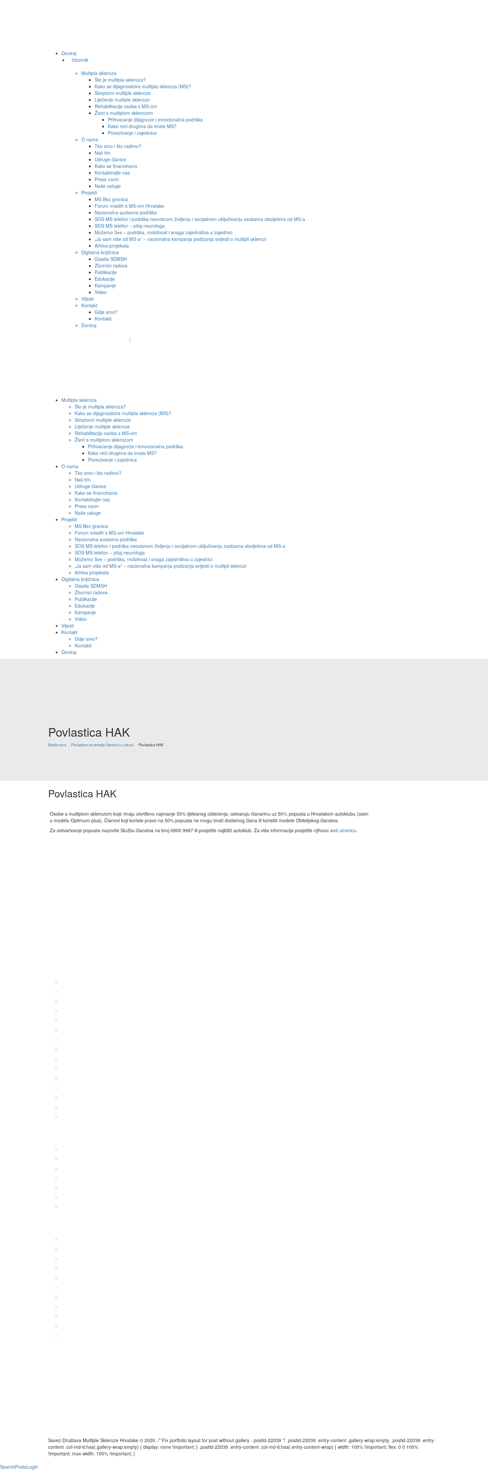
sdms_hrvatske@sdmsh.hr (91, 339)
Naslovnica (57, 744)
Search (7, 1466)
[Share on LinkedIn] (61, 848)
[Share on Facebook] (50, 848)
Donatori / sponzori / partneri (235, 339)
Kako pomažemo (173, 339)
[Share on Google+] (57, 848)
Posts (21, 1466)
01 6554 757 (96, 949)
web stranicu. (344, 830)
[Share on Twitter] (53, 848)
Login (32, 1466)
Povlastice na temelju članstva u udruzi (102, 744)
